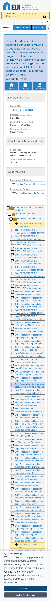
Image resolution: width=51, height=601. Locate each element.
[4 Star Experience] (33, 13)
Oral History (38, 27)
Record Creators (22, 27)
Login (43, 22)
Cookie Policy (12, 571)
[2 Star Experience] (27, 13)
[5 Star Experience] (36, 13)
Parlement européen (24, 109)
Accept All (25, 588)
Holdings (7, 27)
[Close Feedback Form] (44, 17)
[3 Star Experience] (30, 13)
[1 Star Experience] (24, 13)
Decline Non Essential (25, 595)
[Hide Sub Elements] (8, 208)
